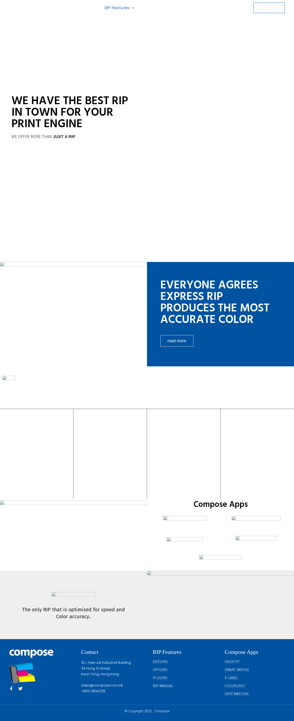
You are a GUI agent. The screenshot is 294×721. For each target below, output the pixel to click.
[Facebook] (11, 689)
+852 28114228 (93, 691)
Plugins (160, 678)
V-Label (231, 678)
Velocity (232, 662)
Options (160, 670)
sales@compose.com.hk (102, 685)
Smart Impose (237, 670)
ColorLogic (235, 686)
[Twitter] (20, 689)
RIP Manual (163, 686)
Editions (160, 662)
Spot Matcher (237, 694)
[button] (132, 8)
